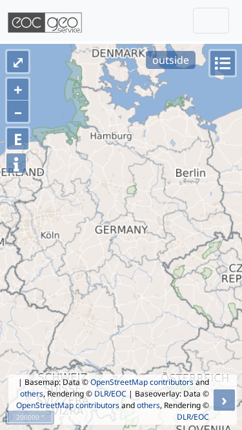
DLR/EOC (110, 393)
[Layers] (222, 63)
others (31, 393)
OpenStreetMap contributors (142, 381)
